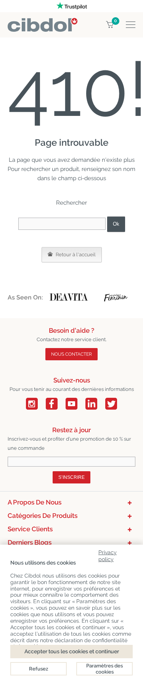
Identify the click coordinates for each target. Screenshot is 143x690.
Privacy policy (107, 554)
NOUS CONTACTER (71, 354)
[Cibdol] (42, 22)
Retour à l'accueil (75, 254)
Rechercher (71, 202)
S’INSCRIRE (71, 477)
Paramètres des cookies (104, 669)
